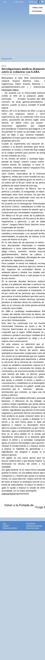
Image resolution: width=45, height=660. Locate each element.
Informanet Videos (10, 90)
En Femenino (37, 11)
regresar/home (8, 494)
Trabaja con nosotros (10, 528)
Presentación (30, 523)
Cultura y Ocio (37, 7)
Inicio (4, 2)
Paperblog (14, 9)
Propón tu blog (18, 2)
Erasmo (27, 74)
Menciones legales (32, 528)
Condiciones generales (34, 526)
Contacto (6, 526)
